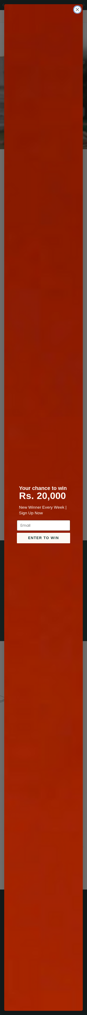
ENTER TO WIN (43, 538)
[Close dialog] (77, 9)
